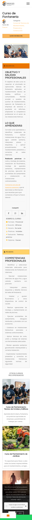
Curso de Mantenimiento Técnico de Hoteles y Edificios (16, 408)
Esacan (4, 27)
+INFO (20, 513)
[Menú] (27, 3)
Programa (9, 252)
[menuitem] (27, 3)
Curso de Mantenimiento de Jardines (16, 455)
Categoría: (16, 21)
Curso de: (5, 25)
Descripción (10, 66)
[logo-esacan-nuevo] (13, 3)
